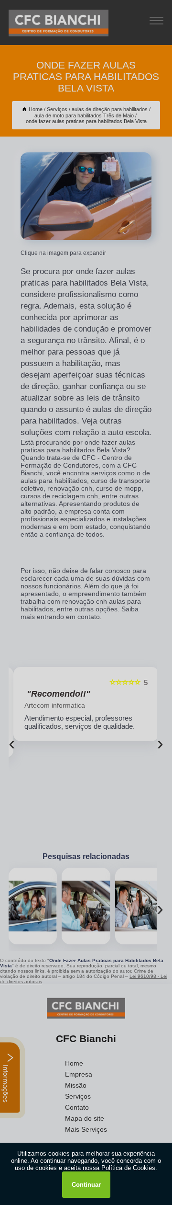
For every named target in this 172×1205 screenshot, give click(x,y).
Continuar (86, 1184)
